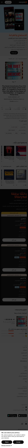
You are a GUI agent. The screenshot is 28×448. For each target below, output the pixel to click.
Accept (18, 442)
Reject (7, 442)
